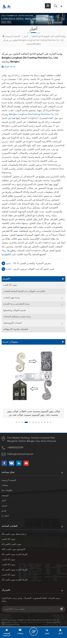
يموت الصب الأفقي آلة (11, 544)
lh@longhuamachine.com (20, 454)
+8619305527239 (15, 447)
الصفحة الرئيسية (12, 36)
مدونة (16, 622)
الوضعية (5, 495)
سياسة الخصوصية (13, 624)
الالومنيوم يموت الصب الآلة (13, 549)
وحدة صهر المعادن (11, 298)
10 (44, 422)
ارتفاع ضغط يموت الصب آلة (14, 534)
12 (50, 422)
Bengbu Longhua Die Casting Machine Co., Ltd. (34, 114)
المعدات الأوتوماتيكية (12, 323)
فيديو (4, 511)
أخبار (26, 36)
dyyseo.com (39, 622)
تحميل (4, 506)
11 (47, 422)
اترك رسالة (33, 631)
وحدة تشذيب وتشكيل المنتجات (17, 317)
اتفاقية (16, 227)
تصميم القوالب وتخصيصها (14, 310)
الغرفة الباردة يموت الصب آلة (14, 554)
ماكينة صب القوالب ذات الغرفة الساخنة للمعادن (24, 291)
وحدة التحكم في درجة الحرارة (16, 304)
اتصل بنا (5, 516)
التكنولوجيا (6, 254)
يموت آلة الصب (10, 285)
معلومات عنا (7, 490)
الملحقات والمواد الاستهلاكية (15, 329)
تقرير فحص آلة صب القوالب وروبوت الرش (33, 269)
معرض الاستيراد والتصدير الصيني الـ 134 (32, 263)
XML (3, 624)
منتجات (5, 485)
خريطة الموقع (7, 622)
